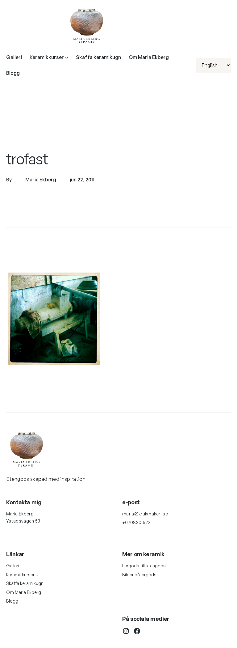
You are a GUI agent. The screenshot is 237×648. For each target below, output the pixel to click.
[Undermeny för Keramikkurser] (66, 57)
